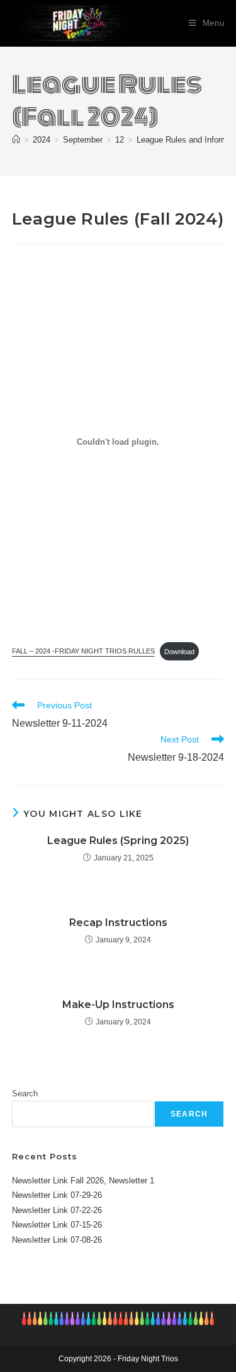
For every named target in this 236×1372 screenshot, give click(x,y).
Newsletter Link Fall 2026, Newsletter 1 (83, 1180)
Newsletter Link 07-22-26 (57, 1210)
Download (179, 651)
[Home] (16, 139)
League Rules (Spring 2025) (118, 841)
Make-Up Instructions (118, 1005)
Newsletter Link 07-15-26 (57, 1224)
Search (25, 1093)
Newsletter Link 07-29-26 (57, 1195)
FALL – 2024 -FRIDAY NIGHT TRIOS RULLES (83, 651)
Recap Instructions (118, 923)
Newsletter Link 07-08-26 (57, 1240)
